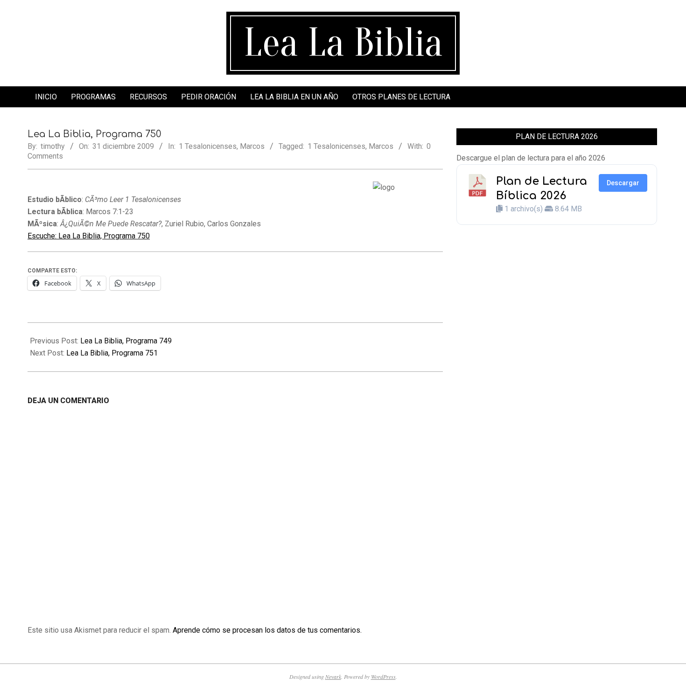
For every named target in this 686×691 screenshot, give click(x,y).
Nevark (333, 676)
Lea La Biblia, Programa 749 (126, 340)
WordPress (383, 676)
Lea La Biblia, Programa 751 (112, 353)
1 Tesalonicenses (208, 146)
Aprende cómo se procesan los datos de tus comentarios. (267, 630)
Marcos (252, 146)
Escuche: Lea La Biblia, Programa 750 (89, 235)
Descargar (623, 183)
